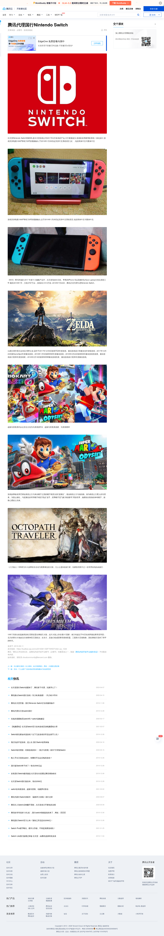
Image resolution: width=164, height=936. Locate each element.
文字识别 (85, 914)
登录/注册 (154, 8)
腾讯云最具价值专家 (81, 868)
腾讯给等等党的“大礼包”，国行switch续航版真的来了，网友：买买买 (38, 812)
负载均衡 (49, 914)
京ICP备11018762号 (100, 931)
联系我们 (111, 874)
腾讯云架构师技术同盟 (82, 871)
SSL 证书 (31, 908)
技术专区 (9, 888)
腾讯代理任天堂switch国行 (21, 711)
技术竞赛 (43, 878)
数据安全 (31, 914)
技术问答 (9, 871)
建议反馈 (129, 8)
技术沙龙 (9, 874)
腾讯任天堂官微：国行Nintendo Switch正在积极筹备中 (33, 703)
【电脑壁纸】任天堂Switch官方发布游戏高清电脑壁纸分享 (34, 726)
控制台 (138, 8)
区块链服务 (67, 898)
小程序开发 (139, 914)
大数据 (120, 914)
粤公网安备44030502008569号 (107, 929)
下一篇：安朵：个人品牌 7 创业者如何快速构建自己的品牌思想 (29, 669)
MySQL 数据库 (141, 906)
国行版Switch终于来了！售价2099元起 (26, 765)
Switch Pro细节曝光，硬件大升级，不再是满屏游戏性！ (33, 828)
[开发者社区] (22, 9)
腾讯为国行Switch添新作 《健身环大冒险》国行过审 (32, 797)
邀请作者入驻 (45, 871)
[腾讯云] (8, 9)
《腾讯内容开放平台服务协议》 (86, 651)
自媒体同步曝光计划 (47, 868)
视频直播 (49, 900)
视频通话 (103, 906)
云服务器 (49, 898)
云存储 (30, 900)
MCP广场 (58, 14)
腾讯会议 (49, 906)
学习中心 (9, 881)
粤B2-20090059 (88, 929)
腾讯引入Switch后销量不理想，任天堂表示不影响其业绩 (33, 804)
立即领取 (97, 43)
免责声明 (111, 871)
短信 (65, 914)
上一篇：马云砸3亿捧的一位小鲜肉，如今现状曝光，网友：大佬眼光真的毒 (33, 666)
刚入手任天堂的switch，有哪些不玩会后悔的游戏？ (31, 757)
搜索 (138, 15)
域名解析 (139, 898)
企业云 (66, 906)
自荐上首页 (44, 874)
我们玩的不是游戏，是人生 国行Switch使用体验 (30, 742)
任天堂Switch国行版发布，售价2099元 (26, 781)
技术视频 (9, 878)
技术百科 (9, 884)
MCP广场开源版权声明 (116, 881)
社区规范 (111, 868)
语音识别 (49, 908)
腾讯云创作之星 (79, 874)
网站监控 (31, 916)
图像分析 (121, 906)
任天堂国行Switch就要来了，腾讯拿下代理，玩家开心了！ (34, 687)
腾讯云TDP (78, 878)
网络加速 (103, 898)
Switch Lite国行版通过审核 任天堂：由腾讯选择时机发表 (33, 836)
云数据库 (121, 898)
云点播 (102, 914)
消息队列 (85, 898)
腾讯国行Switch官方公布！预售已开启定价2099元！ (32, 820)
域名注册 (31, 898)
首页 (4, 14)
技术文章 (9, 868)
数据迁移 (49, 916)
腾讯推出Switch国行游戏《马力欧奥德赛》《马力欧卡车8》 (35, 695)
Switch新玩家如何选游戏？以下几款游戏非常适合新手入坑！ (35, 734)
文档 (121, 8)
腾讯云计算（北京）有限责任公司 (67, 931)
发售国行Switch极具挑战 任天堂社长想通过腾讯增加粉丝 (33, 773)
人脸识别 (31, 906)
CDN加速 (85, 906)
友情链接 (111, 878)
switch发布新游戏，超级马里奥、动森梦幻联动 (29, 789)
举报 (105, 30)
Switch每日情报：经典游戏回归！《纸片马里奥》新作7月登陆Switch (38, 750)
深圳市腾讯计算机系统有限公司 (57, 929)
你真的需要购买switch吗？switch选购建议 (27, 718)
